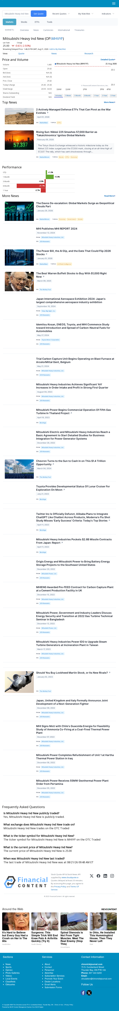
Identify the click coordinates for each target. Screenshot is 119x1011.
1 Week (68, 95)
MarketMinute (44, 157)
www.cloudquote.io (70, 877)
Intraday (58, 95)
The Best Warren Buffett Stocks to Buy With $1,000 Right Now (71, 275)
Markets (9, 22)
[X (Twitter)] (92, 882)
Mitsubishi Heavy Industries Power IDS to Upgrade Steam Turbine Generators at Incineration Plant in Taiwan (71, 643)
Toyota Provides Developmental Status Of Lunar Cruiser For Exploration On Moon (73, 488)
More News (109, 102)
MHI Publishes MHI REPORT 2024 (56, 228)
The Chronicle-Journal (19, 1005)
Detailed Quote (107, 59)
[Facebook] (98, 882)
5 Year (113, 95)
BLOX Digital (39, 1007)
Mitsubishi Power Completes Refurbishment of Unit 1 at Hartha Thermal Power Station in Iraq (75, 757)
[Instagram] (112, 882)
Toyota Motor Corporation (50, 340)
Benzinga (43, 423)
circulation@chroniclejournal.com (96, 978)
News (36, 30)
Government (71, 219)
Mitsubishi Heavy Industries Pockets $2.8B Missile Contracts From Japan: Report (74, 541)
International (64, 30)
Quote (21, 53)
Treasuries (79, 30)
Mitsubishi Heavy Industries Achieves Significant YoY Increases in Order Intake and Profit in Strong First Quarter (72, 386)
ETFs (37, 22)
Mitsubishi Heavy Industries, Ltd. (53, 237)
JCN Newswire (45, 241)
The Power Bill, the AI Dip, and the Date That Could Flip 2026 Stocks (73, 252)
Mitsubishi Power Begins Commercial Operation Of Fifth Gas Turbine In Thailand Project (73, 411)
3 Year (104, 95)
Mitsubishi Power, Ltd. (49, 573)
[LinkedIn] (105, 882)
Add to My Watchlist (57, 49)
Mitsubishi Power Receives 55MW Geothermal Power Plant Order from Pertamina (72, 782)
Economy (74, 157)
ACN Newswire (45, 375)
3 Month (87, 95)
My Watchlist (84, 13)
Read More (109, 196)
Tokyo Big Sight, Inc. (48, 311)
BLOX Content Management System (21, 1007)
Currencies (48, 30)
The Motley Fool (45, 289)
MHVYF (57, 38)
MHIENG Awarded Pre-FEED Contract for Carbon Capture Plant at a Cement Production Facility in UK (74, 589)
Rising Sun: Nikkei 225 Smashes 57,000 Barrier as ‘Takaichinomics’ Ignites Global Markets (66, 133)
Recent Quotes (59, 13)
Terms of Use (59, 1005)
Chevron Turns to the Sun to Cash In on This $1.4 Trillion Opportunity (71, 462)
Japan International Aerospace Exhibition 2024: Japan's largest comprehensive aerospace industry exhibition (71, 300)
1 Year (96, 95)
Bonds (61, 157)
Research (88, 53)
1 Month (77, 95)
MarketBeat (44, 122)
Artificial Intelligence (64, 264)
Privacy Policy (60, 886)
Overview (24, 30)
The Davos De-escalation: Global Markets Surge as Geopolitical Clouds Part (75, 205)
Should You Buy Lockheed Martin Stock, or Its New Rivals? (73, 672)
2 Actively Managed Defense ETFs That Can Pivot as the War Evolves (73, 111)
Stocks (24, 22)
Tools (49, 22)
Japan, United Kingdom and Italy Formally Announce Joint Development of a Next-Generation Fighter (72, 702)
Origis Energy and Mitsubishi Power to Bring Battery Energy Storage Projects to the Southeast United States (73, 563)
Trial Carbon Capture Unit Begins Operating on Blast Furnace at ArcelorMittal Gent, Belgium (75, 360)
